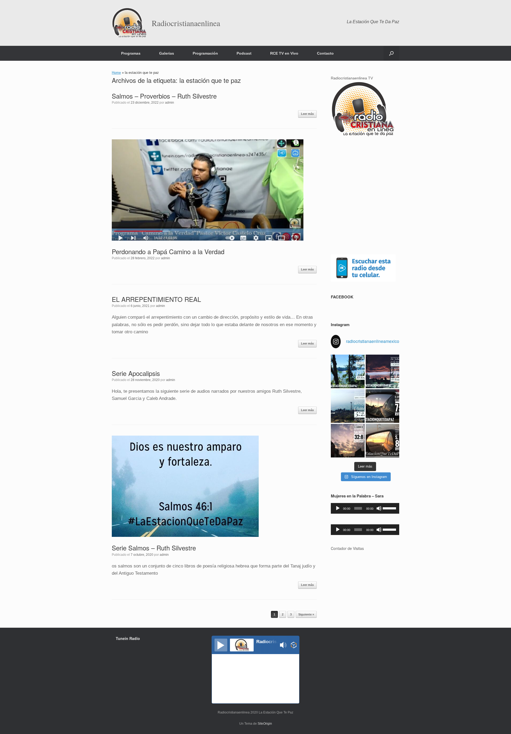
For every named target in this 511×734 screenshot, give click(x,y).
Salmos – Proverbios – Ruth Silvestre (164, 95)
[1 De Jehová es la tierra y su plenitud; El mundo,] (382, 371)
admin (169, 102)
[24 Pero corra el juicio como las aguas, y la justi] (347, 406)
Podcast (244, 53)
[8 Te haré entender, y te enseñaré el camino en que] (347, 440)
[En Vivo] (221, 645)
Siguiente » (306, 614)
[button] (391, 53)
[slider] (390, 508)
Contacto (325, 53)
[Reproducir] (337, 508)
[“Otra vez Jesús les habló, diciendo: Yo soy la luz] (382, 440)
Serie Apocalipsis (136, 373)
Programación (205, 53)
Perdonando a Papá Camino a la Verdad (168, 251)
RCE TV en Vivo (284, 53)
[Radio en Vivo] (293, 646)
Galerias (166, 53)
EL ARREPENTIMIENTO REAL (156, 299)
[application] (365, 508)
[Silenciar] (379, 508)
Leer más (307, 113)
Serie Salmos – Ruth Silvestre (154, 547)
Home (116, 73)
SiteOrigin (265, 723)
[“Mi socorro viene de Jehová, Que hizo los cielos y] (347, 371)
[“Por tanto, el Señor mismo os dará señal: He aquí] (382, 406)
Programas (131, 53)
